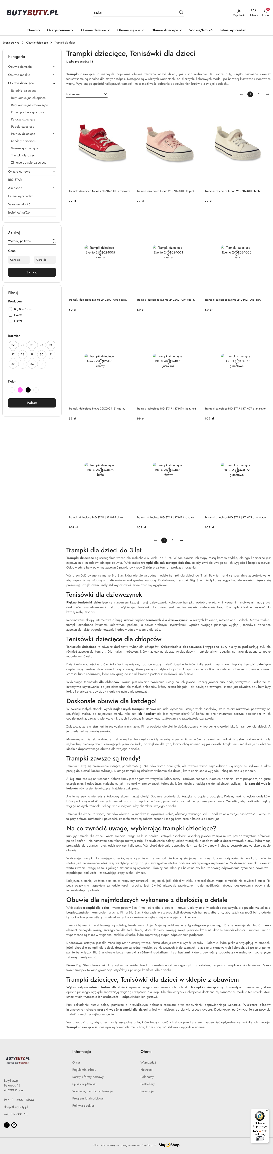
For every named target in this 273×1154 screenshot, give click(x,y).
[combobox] (87, 94)
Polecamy (147, 1076)
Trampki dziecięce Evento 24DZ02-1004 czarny (166, 300)
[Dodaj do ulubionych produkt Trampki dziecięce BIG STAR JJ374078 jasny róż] (195, 324)
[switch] (260, 1138)
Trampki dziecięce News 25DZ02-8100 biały (232, 191)
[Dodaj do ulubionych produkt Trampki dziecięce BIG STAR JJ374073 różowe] (195, 432)
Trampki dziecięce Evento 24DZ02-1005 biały (233, 300)
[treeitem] (32, 67)
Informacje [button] (81, 1052)
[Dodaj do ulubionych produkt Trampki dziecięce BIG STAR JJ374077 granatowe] (264, 324)
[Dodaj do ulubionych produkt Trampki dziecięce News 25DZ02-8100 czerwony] (128, 106)
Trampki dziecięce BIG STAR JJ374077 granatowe (235, 409)
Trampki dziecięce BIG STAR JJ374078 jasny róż (166, 409)
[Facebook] (7, 1125)
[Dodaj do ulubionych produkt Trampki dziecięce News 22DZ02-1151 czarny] (128, 324)
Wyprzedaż (148, 1062)
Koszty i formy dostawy (88, 1076)
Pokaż (32, 403)
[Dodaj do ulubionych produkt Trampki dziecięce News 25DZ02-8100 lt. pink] (195, 106)
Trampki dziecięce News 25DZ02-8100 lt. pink (165, 191)
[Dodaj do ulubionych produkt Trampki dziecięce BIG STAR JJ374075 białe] (128, 432)
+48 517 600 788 (16, 1114)
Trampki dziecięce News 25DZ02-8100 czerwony (99, 191)
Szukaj (32, 272)
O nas (76, 1062)
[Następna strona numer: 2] (268, 94)
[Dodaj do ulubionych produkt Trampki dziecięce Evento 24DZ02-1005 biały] (264, 215)
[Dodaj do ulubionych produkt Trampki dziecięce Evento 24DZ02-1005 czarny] (128, 215)
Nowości (146, 1069)
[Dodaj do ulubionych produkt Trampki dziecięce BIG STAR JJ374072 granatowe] (264, 432)
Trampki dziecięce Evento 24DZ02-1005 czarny (98, 300)
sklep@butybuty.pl (16, 1107)
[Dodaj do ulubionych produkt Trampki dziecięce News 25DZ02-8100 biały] (264, 106)
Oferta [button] (145, 1052)
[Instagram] (14, 1125)
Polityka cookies (83, 1105)
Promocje (146, 1091)
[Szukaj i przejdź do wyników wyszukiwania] (181, 13)
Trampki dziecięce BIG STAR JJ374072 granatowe (235, 517)
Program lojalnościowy (88, 1098)
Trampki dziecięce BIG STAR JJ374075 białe (96, 517)
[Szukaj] (54, 242)
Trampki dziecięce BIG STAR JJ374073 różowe (165, 517)
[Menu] (266, 1111)
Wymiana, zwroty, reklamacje (92, 1091)
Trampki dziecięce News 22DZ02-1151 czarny (97, 409)
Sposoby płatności (85, 1084)
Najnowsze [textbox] (73, 94)
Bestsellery (147, 1084)
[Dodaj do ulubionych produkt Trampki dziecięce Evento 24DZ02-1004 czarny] (195, 215)
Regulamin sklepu (84, 1069)
